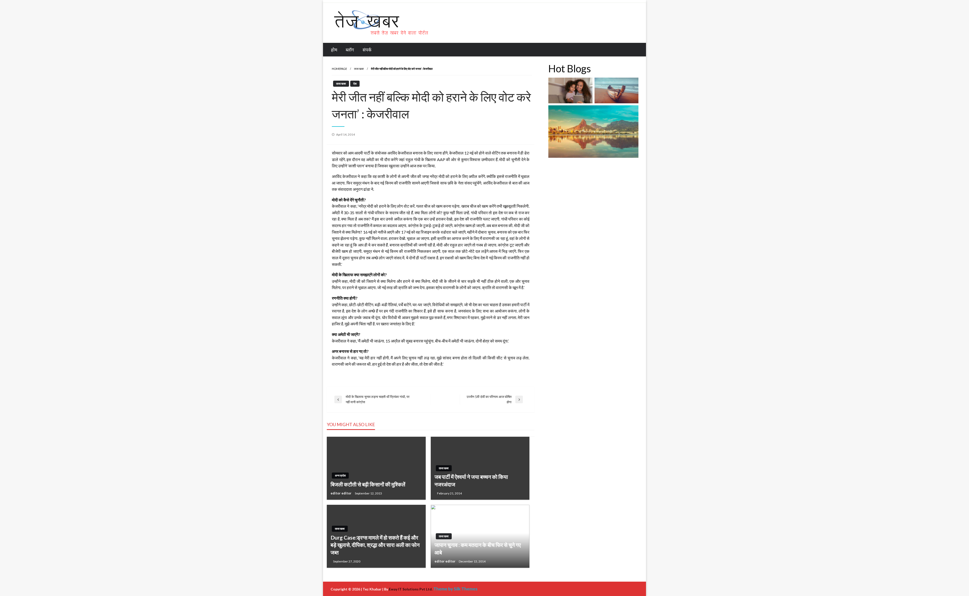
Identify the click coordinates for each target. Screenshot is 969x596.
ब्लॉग (350, 50)
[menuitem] (334, 49)
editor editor (341, 493)
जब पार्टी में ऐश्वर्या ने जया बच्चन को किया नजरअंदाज (471, 480)
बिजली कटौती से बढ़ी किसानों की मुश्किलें (368, 484)
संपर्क (367, 50)
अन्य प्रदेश (340, 475)
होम (334, 50)
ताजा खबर (359, 68)
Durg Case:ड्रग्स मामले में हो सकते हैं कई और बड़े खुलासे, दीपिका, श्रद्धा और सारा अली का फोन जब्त (375, 544)
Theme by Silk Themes (455, 588)
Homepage (339, 68)
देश (355, 83)
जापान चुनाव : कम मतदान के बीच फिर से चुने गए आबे (478, 548)
